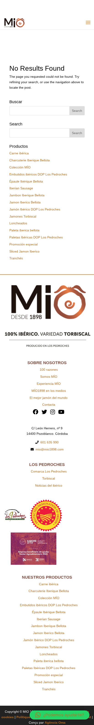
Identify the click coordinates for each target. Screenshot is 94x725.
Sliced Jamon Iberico (24, 251)
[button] (59, 715)
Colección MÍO (20, 167)
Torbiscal (48, 478)
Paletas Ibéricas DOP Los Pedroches (36, 237)
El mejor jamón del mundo (49, 398)
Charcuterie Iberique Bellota (29, 160)
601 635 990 (49, 442)
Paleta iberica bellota (24, 230)
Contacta (48, 404)
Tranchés (16, 258)
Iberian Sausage (21, 188)
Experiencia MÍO (49, 383)
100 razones (49, 369)
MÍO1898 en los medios (48, 390)
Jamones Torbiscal (22, 216)
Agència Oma (55, 722)
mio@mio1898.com (50, 449)
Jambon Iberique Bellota (26, 195)
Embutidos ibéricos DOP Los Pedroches (38, 174)
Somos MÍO (48, 376)
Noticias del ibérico (48, 485)
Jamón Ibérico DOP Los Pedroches (34, 209)
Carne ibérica (19, 153)
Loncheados (18, 223)
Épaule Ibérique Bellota (26, 181)
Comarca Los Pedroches (49, 471)
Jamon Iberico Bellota (25, 202)
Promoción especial (23, 244)
